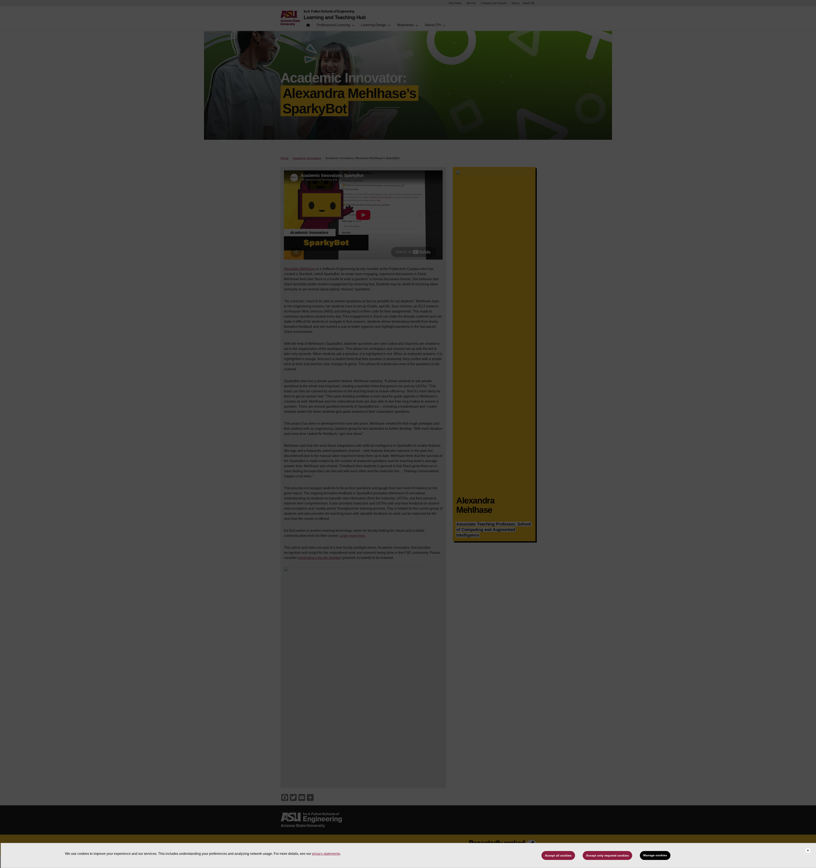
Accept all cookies (558, 855)
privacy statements (326, 853)
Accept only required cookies (607, 855)
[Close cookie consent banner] (808, 851)
